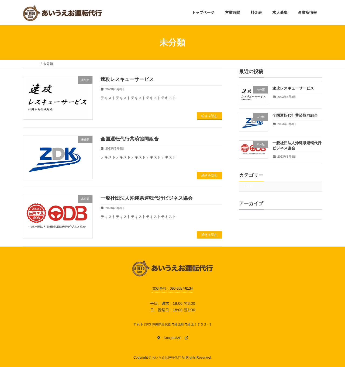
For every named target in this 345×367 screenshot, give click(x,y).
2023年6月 (251, 214)
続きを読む (209, 116)
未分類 (248, 186)
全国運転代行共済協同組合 (130, 138)
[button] (172, 338)
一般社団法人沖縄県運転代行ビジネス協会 (147, 198)
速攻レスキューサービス (127, 79)
